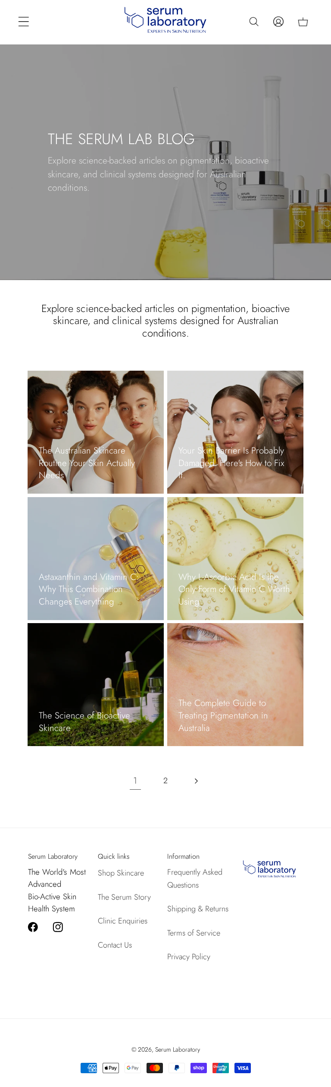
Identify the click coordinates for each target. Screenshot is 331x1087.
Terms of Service (193, 933)
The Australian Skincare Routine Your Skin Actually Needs (87, 463)
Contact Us (115, 945)
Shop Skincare (121, 873)
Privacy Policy (188, 956)
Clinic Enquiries (122, 920)
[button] (23, 21)
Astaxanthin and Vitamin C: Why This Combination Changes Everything (89, 589)
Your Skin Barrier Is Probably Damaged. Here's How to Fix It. (231, 463)
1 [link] (135, 780)
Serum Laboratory (177, 1049)
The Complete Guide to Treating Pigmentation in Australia (223, 715)
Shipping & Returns (197, 908)
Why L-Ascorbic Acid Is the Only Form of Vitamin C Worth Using (234, 589)
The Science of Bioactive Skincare (84, 721)
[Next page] (196, 781)
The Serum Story (124, 897)
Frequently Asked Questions (194, 878)
